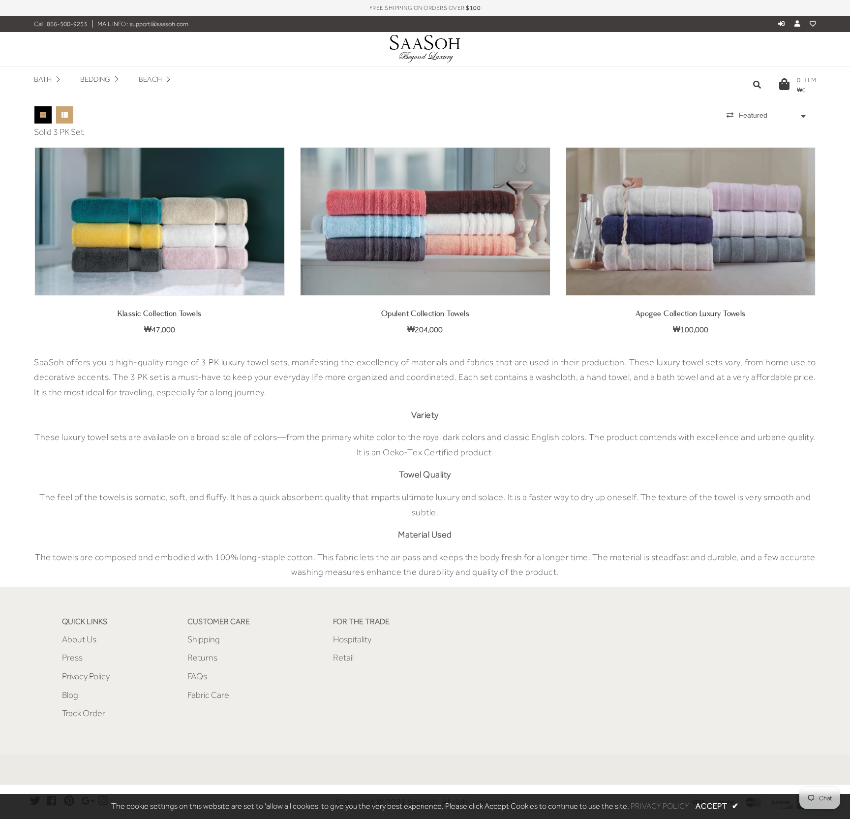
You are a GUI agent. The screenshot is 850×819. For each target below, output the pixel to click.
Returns (202, 657)
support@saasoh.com (158, 24)
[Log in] (781, 24)
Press (72, 657)
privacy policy (660, 806)
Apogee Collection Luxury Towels (691, 314)
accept (717, 806)
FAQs (197, 676)
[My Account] (799, 24)
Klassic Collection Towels (159, 314)
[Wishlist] (813, 24)
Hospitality (352, 639)
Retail (343, 657)
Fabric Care (208, 695)
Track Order (83, 713)
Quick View (159, 281)
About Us (79, 639)
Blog (70, 695)
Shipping (203, 639)
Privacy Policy (86, 676)
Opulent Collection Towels (425, 314)
